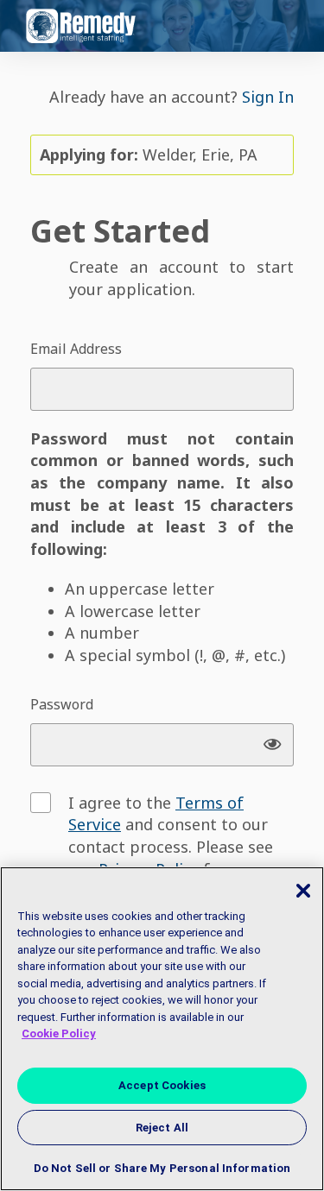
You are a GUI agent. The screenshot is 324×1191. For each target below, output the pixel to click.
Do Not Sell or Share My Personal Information (162, 1168)
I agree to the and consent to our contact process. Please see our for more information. (170, 847)
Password (61, 704)
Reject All (162, 1127)
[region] (162, 1028)
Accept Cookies (162, 1085)
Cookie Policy (59, 1033)
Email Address (76, 348)
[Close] (303, 891)
